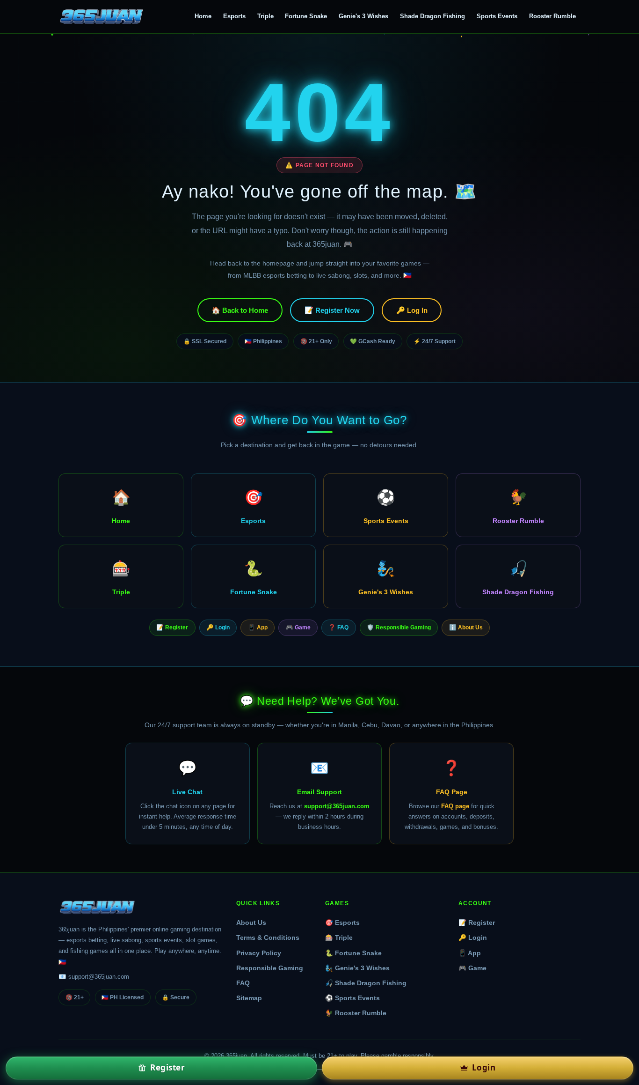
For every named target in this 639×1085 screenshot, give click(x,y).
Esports (234, 16)
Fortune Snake (306, 16)
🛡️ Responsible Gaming (399, 627)
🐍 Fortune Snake (353, 953)
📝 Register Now (332, 310)
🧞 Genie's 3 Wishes (357, 968)
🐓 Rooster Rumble (355, 1013)
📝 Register (172, 627)
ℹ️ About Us (466, 627)
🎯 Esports (342, 922)
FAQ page (455, 806)
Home (203, 16)
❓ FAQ (338, 627)
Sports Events (497, 16)
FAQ (243, 983)
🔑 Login (218, 627)
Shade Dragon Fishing (432, 16)
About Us (251, 922)
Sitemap (249, 998)
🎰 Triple (339, 937)
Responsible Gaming (269, 968)
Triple (265, 16)
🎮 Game (298, 627)
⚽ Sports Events (352, 998)
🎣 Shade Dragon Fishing (366, 983)
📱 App (258, 627)
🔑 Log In (412, 310)
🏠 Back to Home (239, 310)
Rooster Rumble (552, 16)
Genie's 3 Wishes (363, 16)
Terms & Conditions (267, 937)
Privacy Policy (258, 953)
